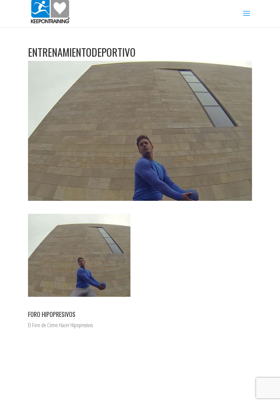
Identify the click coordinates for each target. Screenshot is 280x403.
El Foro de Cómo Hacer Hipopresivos (60, 325)
